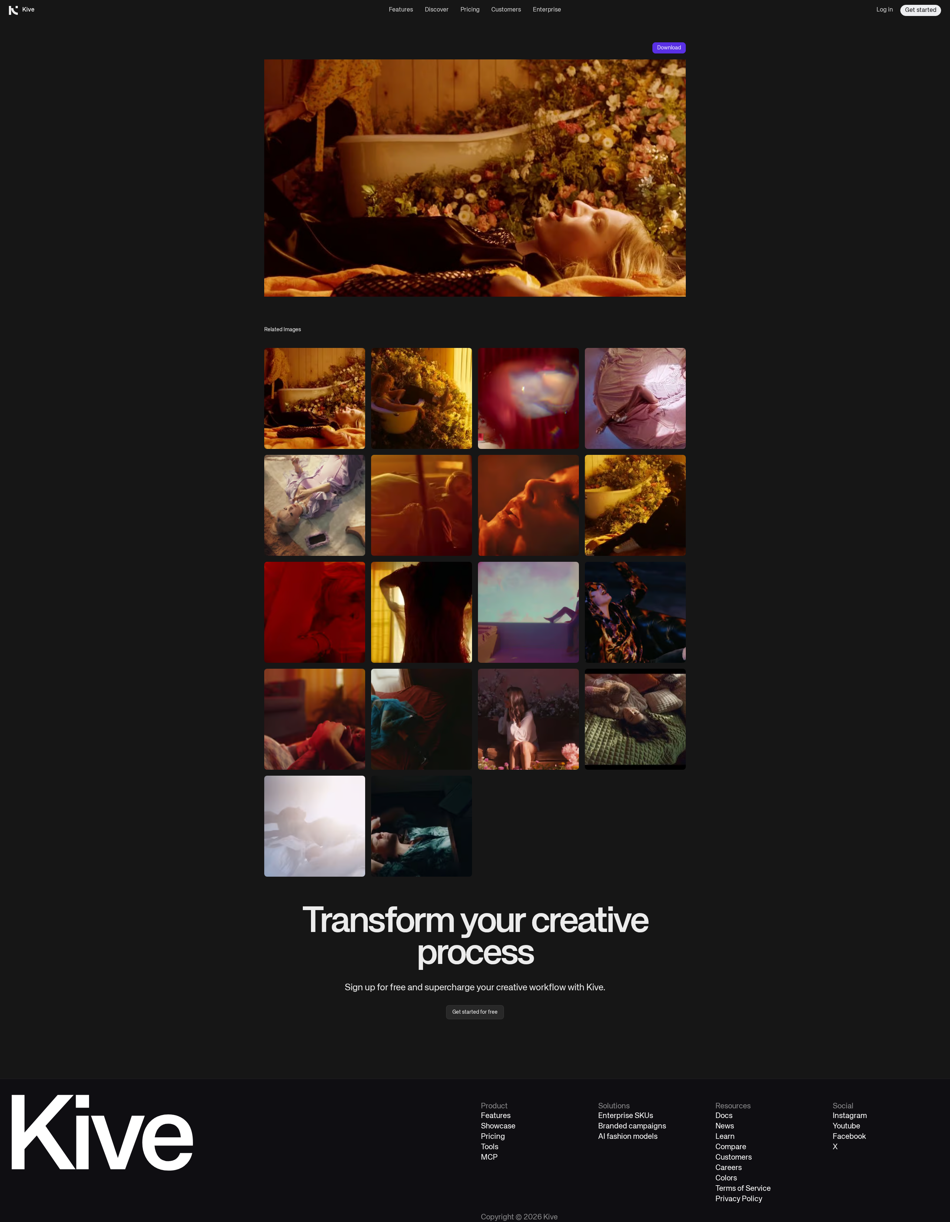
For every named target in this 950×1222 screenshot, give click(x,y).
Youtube (846, 1126)
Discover (437, 10)
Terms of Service (743, 1189)
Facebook (849, 1137)
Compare (730, 1147)
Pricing (470, 10)
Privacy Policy (738, 1199)
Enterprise (547, 10)
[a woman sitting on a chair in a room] (421, 505)
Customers (506, 10)
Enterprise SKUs (625, 1116)
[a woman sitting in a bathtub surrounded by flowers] (421, 398)
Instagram (850, 1116)
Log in (885, 10)
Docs (724, 1116)
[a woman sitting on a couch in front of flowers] (528, 719)
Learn (725, 1137)
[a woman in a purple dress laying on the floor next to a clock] (314, 505)
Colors (726, 1178)
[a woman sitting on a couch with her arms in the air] (635, 612)
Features (401, 10)
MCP (489, 1157)
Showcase (498, 1126)
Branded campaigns (632, 1126)
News (724, 1126)
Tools (489, 1147)
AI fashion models (628, 1137)
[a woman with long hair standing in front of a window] (421, 612)
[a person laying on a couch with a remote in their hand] (314, 719)
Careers (728, 1168)
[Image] (314, 398)
